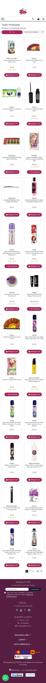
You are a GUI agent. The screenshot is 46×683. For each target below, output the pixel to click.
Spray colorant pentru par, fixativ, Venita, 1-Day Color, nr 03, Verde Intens (11, 424)
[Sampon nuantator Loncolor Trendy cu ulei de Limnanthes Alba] (34, 141)
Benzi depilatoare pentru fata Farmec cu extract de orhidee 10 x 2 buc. (34, 509)
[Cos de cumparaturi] (38, 19)
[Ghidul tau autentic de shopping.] (30, 675)
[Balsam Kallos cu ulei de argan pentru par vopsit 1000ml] (34, 451)
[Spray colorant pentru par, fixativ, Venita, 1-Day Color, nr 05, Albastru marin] (11, 537)
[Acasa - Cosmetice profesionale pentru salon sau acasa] (23, 11)
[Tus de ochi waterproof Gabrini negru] (34, 92)
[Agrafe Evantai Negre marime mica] (34, 46)
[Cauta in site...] (43, 19)
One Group (11, 155)
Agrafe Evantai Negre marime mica (34, 61)
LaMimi (11, 107)
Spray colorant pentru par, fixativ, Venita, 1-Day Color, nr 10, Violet (34, 337)
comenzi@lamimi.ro (24, 626)
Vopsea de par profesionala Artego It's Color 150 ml (34, 295)
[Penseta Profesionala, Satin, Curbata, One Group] (11, 186)
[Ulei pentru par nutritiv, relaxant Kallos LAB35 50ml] (34, 366)
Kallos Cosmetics (11, 58)
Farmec (34, 506)
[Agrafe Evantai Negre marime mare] (11, 323)
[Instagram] (29, 610)
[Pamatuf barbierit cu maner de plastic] (11, 92)
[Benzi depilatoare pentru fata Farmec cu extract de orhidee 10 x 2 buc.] (34, 494)
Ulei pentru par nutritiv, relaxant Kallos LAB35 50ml (34, 380)
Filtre (13, 32)
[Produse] (3, 19)
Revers (34, 198)
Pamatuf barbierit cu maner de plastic (12, 109)
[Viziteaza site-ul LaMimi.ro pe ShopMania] (17, 675)
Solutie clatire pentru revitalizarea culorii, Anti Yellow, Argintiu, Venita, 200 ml (34, 552)
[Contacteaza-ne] (33, 19)
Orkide (12, 250)
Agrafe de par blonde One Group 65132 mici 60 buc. (11, 158)
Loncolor (34, 155)
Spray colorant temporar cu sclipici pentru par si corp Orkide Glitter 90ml (11, 253)
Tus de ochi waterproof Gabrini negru (34, 109)
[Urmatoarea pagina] (41, 571)
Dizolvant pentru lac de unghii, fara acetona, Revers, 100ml (34, 200)
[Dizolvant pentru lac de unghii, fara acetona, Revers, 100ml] (34, 186)
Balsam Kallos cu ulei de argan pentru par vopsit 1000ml (34, 466)
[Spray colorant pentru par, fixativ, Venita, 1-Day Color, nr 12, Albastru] (34, 409)
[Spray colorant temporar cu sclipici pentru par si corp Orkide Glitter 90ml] (11, 234)
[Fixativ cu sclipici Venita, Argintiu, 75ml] (11, 451)
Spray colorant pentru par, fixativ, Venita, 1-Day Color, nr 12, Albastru (34, 424)
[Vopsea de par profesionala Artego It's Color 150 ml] (34, 281)
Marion (12, 378)
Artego (34, 292)
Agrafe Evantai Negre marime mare (11, 337)
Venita (34, 250)
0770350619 (24, 623)
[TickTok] (25, 610)
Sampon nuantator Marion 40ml (12, 379)
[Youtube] (21, 610)
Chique (34, 58)
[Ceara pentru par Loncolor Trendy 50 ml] (11, 281)
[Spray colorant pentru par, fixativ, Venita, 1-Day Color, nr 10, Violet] (34, 323)
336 (37, 571)
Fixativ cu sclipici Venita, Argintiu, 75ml (12, 466)
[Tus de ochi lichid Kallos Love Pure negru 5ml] (11, 494)
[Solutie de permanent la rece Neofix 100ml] (11, 46)
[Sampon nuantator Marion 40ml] (11, 366)
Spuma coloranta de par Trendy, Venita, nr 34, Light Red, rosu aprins (34, 253)
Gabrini (34, 107)
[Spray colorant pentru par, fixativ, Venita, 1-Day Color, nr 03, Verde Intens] (11, 409)
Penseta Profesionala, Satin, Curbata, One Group (12, 200)
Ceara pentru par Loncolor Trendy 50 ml (11, 295)
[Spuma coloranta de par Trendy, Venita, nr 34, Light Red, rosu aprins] (34, 233)
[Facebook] (17, 610)
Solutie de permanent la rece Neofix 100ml (11, 61)
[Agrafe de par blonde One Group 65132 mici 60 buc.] (11, 141)
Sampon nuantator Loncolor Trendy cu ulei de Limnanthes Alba (34, 159)
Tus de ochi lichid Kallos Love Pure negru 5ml (11, 508)
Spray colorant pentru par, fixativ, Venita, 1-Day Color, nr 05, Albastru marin (11, 552)
